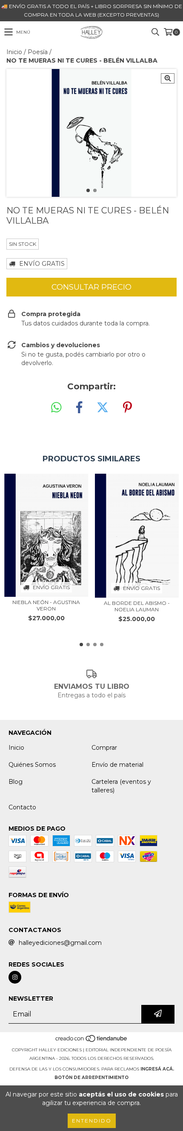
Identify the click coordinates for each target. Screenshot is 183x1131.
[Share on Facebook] (79, 407)
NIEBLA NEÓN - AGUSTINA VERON (46, 605)
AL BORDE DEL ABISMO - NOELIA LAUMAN (137, 606)
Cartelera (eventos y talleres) (121, 786)
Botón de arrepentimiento (91, 1077)
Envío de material (117, 764)
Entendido (92, 1120)
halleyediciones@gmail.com (60, 943)
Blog (16, 782)
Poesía (38, 52)
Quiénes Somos (32, 764)
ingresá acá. (157, 1069)
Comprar (104, 747)
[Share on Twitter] (102, 407)
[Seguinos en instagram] (15, 977)
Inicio (14, 52)
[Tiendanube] (91, 1041)
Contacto (22, 807)
